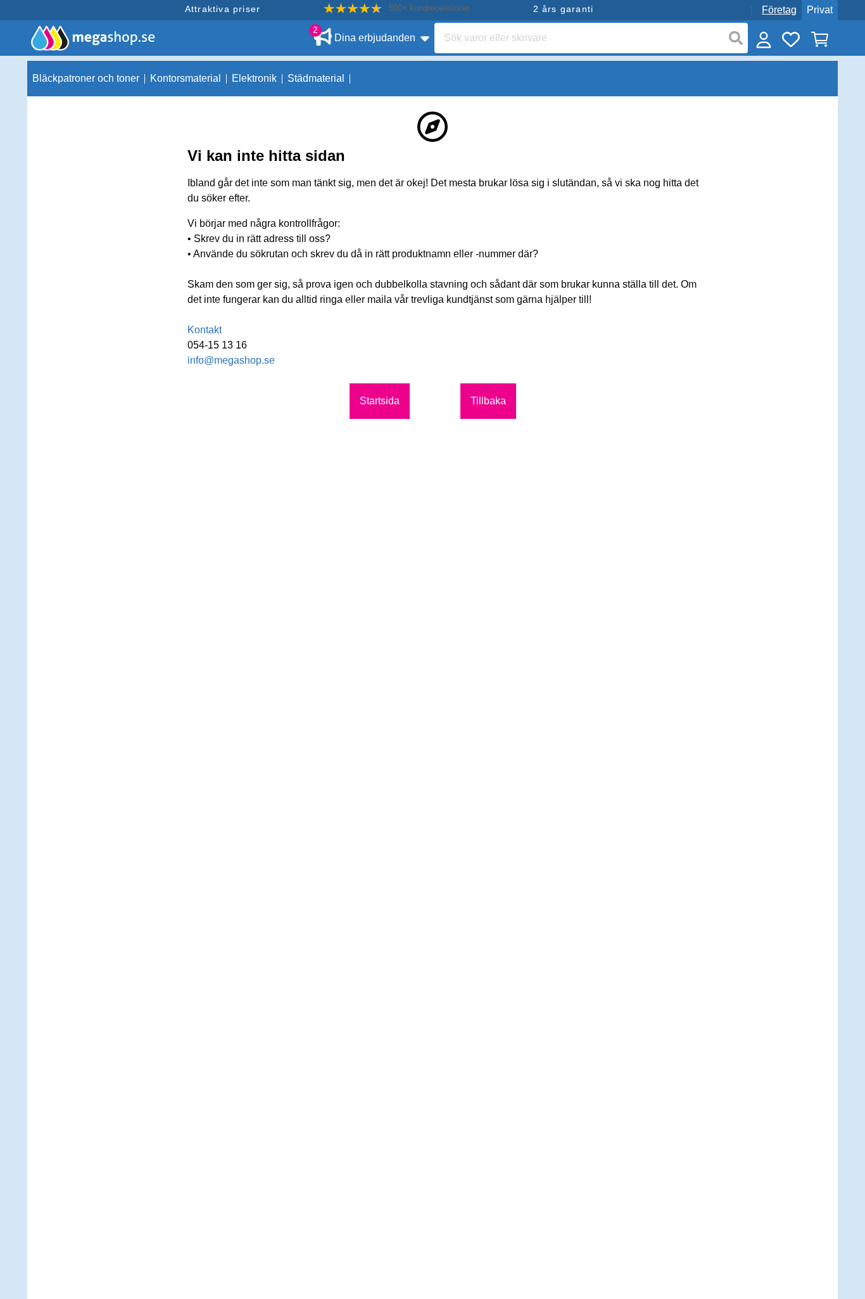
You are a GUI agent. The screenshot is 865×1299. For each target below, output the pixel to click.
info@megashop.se (231, 360)
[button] (397, 8)
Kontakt (204, 329)
